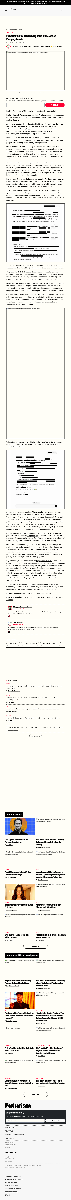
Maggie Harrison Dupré (19, 46)
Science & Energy (11, 1192)
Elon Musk (8, 978)
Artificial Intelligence (11, 29)
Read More (36, 736)
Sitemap (7, 1147)
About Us (9, 1131)
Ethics (20, 29)
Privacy (8, 695)
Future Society (11, 1182)
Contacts (9, 1139)
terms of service (48, 524)
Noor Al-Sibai (41, 1023)
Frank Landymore (12, 711)
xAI (7, 706)
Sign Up (55, 105)
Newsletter (10, 1127)
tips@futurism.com (33, 268)
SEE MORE (35, 946)
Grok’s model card (40, 512)
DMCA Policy (8, 1146)
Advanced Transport (13, 1176)
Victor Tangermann (13, 730)
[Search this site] (62, 10)
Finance (8, 715)
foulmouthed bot (32, 124)
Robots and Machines (13, 1189)
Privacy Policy (24, 1)
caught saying (32, 536)
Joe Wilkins (28, 46)
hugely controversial (44, 561)
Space (7, 1195)
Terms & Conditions (10, 1144)
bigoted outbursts (23, 540)
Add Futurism (56, 46)
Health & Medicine (11, 1185)
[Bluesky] (9, 616)
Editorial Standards (14, 1135)
